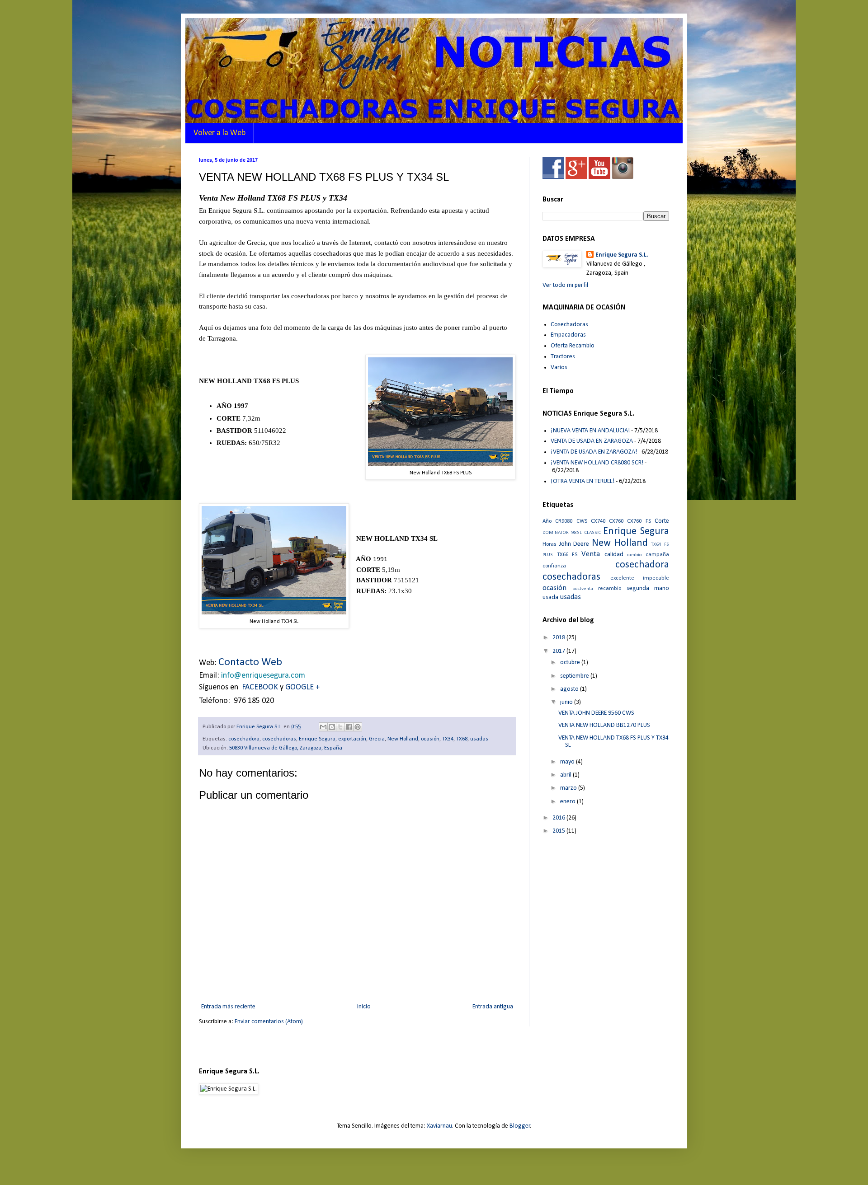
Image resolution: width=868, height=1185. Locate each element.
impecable (656, 578)
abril (566, 775)
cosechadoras (279, 739)
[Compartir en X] (340, 726)
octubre (570, 662)
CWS (581, 521)
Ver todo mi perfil (565, 285)
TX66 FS (567, 554)
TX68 (461, 739)
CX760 (616, 521)
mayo (568, 762)
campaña (657, 554)
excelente (622, 578)
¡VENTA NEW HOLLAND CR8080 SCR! (597, 462)
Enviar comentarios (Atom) (269, 1021)
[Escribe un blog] (331, 726)
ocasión (430, 739)
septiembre (575, 676)
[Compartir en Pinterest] (357, 726)
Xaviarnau (439, 1126)
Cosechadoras (569, 324)
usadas (479, 739)
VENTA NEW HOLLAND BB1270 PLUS (604, 725)
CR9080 (563, 521)
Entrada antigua (492, 1006)
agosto (570, 689)
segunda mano (648, 588)
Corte (662, 521)
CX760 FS (639, 521)
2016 (559, 818)
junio (567, 702)
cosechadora (243, 739)
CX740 (598, 521)
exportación (352, 739)
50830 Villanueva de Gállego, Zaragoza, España (285, 748)
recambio (609, 588)
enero (568, 801)
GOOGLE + (302, 687)
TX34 (447, 739)
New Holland (402, 739)
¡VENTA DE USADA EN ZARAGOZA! (594, 452)
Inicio (364, 1006)
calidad (613, 554)
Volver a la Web (219, 133)
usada (550, 597)
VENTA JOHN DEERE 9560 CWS (596, 713)
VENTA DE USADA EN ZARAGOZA (592, 441)
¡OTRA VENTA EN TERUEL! (582, 481)
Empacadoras (568, 335)
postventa (582, 588)
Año (547, 521)
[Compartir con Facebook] (349, 726)
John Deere (574, 544)
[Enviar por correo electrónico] (323, 726)
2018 (559, 637)
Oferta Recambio (572, 345)
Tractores (563, 356)
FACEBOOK (260, 687)
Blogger (519, 1126)
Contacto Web (250, 662)
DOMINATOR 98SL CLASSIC (571, 532)
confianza (554, 566)
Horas (549, 544)
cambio (634, 555)
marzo (569, 788)
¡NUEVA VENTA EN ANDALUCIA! (590, 430)
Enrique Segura (317, 739)
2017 (559, 651)
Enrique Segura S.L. (621, 255)
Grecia (377, 739)
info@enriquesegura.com (263, 675)
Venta (590, 554)
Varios (559, 367)
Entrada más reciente (228, 1006)
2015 (559, 831)
